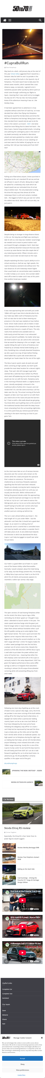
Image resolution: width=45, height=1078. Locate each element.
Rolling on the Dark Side (26, 869)
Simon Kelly (15, 74)
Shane (4, 1019)
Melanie (5, 1015)
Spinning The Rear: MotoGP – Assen (27, 771)
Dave (4, 1010)
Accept (22, 1058)
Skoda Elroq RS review (17, 828)
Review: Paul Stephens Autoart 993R (28, 858)
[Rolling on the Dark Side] (9, 869)
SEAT (29, 124)
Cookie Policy (21, 1075)
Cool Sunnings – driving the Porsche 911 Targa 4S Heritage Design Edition (28, 880)
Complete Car (7, 989)
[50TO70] (4, 20)
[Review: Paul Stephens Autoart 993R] (9, 858)
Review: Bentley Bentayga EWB (28, 848)
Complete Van (7, 994)
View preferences (22, 1070)
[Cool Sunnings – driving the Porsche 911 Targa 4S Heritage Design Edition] (9, 880)
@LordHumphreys (10, 763)
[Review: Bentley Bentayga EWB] (9, 848)
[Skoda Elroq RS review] (22, 813)
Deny (22, 1064)
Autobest (5, 998)
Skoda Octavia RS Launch (22, 782)
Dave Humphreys (11, 67)
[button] (42, 1038)
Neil (3, 1024)
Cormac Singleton (11, 832)
